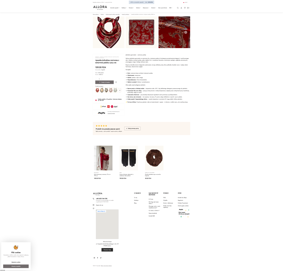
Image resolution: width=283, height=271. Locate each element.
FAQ (164, 197)
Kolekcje (136, 200)
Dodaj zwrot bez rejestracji (167, 206)
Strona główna (96, 14)
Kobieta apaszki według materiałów (113, 14)
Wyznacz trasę (107, 250)
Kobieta (102, 14)
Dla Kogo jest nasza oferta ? (154, 202)
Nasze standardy (153, 213)
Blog (135, 203)
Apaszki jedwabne (125, 14)
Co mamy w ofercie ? (154, 210)
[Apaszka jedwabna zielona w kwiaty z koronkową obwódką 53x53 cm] (106, 90)
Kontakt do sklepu (182, 197)
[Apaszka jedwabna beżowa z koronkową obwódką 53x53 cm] (111, 90)
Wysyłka (165, 200)
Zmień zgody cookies (183, 206)
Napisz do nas (99, 205)
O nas (135, 197)
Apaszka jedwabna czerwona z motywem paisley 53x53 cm (143, 14)
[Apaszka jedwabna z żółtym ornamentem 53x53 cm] (102, 90)
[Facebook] (97, 257)
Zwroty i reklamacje (168, 203)
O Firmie (151, 199)
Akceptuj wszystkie (15, 266)
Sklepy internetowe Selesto (106, 265)
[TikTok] (100, 257)
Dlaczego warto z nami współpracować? (154, 207)
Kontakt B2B (152, 216)
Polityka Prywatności (183, 203)
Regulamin (180, 200)
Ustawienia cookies (15, 262)
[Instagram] (94, 257)
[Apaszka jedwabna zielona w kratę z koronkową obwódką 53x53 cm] (115, 90)
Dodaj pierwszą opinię (133, 128)
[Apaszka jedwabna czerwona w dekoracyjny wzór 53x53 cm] (97, 90)
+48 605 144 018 (101, 199)
